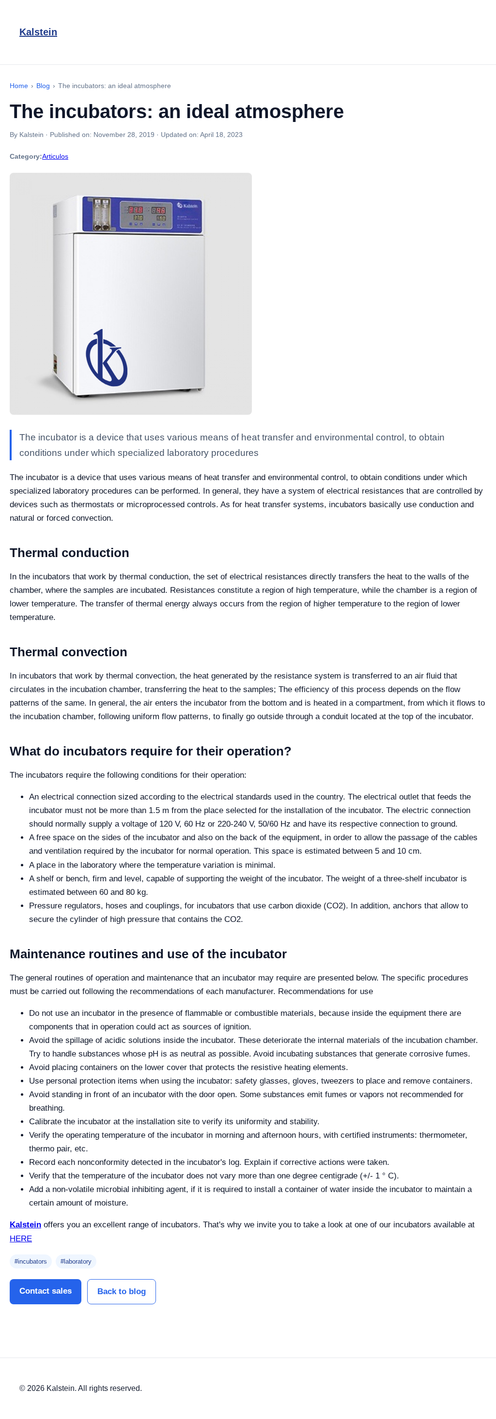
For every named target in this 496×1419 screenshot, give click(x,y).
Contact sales (45, 1291)
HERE (21, 1238)
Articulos (55, 156)
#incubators (31, 1261)
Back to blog (121, 1291)
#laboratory (76, 1261)
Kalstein (38, 32)
